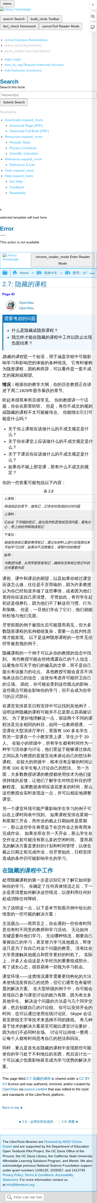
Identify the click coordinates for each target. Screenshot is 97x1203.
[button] (16, 187)
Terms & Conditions (39, 1175)
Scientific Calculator (24, 153)
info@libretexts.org (19, 1184)
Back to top (10, 1107)
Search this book (12, 87)
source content (35, 1089)
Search (9, 1197)
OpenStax (26, 302)
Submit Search (14, 102)
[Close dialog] (3, 235)
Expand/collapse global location (92, 271)
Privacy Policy (13, 1175)
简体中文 (50, 273)
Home (24, 273)
